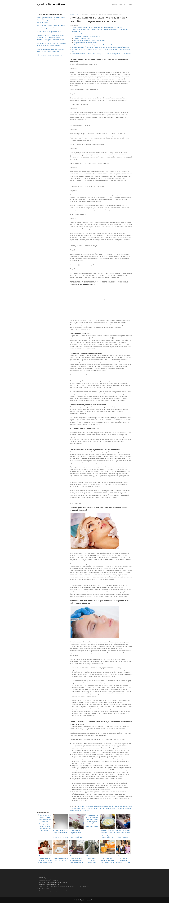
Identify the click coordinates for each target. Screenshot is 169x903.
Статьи (130, 4)
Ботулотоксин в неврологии (103, 806)
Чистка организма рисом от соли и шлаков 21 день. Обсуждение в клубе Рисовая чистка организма (51, 20)
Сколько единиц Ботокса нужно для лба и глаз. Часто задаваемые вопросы (97, 27)
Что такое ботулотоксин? (82, 34)
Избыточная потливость (108, 808)
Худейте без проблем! (51, 4)
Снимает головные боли (82, 38)
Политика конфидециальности (49, 884)
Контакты (42, 882)
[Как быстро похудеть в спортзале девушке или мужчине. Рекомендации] (123, 828)
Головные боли (75, 808)
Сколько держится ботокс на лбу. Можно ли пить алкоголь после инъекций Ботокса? (100, 47)
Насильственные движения (123, 806)
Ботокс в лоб (84, 810)
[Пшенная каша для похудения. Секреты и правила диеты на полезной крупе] (107, 828)
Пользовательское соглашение (56, 882)
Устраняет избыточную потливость (86, 43)
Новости (122, 4)
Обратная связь (44, 889)
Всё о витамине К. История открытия (49, 55)
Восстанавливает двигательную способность (89, 40)
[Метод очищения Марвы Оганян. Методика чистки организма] (45, 822)
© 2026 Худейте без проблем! (48, 878)
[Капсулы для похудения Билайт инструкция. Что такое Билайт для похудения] (76, 828)
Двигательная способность (90, 808)
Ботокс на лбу (74, 810)
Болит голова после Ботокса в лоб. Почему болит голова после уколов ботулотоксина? (101, 54)
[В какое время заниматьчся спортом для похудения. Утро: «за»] (123, 854)
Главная (114, 4)
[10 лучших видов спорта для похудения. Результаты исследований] (91, 854)
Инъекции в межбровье (85, 806)
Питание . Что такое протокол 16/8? (49, 31)
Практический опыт (124, 808)
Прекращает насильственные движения (87, 36)
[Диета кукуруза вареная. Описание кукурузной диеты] (91, 819)
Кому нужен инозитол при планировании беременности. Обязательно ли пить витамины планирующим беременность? (50, 37)
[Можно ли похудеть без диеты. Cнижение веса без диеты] (60, 854)
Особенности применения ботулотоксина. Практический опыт (95, 45)
